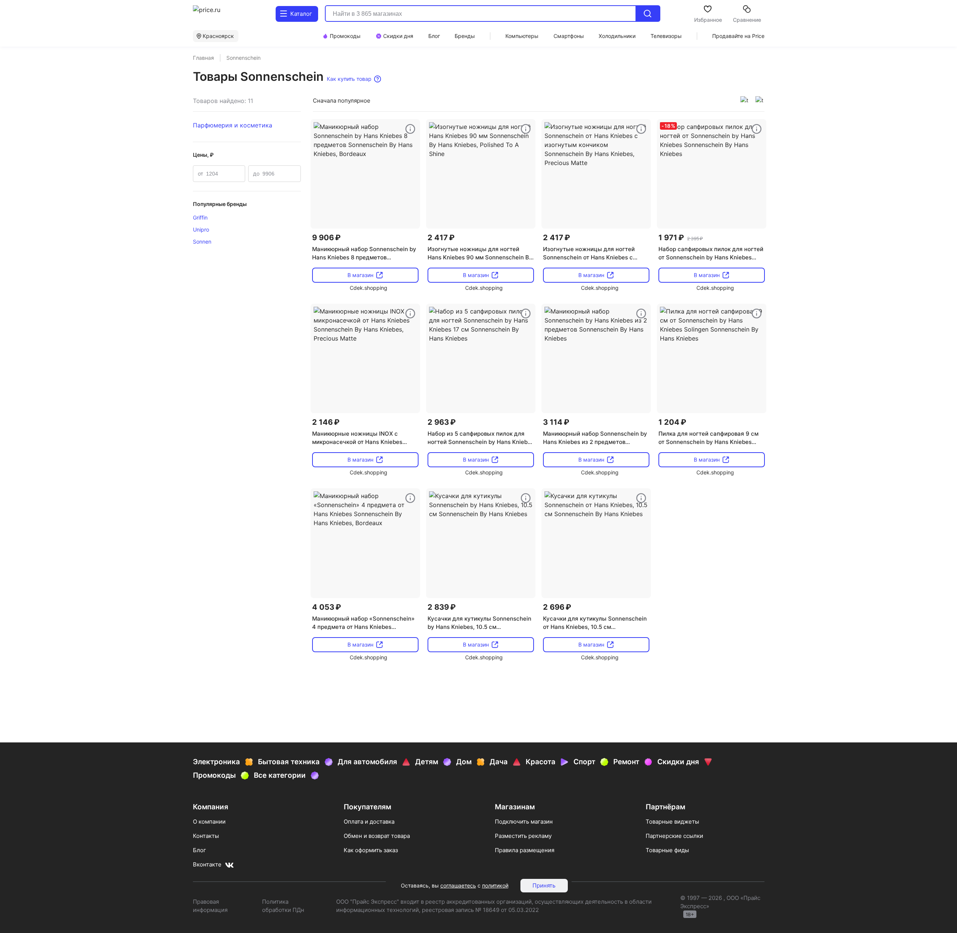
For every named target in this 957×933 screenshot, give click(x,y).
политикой (495, 885)
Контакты (206, 835)
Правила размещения (524, 850)
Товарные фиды (667, 850)
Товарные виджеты (672, 821)
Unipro (201, 229)
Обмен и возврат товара (377, 835)
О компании (209, 821)
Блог (199, 850)
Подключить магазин (524, 821)
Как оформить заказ (371, 850)
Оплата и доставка (369, 821)
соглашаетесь (458, 885)
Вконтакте (207, 864)
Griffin (200, 217)
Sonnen (202, 241)
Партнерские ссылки (674, 835)
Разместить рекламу (523, 835)
